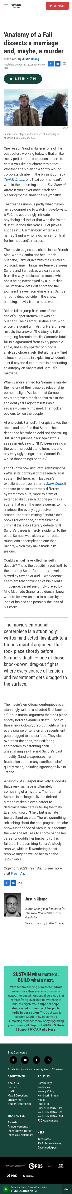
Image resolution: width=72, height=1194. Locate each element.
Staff (11, 1091)
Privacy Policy (46, 1091)
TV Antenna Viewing (50, 1143)
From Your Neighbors (20, 1134)
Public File (44, 1103)
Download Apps (47, 1147)
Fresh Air (17, 873)
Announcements (18, 1126)
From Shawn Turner (20, 1130)
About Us (13, 1083)
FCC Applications (48, 1120)
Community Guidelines (45, 1085)
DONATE (59, 6)
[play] (5, 1189)
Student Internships (19, 1103)
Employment (15, 1099)
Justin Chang (30, 59)
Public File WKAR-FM (50, 1112)
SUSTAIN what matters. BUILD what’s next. (36, 977)
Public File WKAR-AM (50, 1116)
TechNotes (44, 1139)
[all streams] (67, 1189)
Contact (12, 1087)
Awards (12, 1122)
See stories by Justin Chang (44, 923)
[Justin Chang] (12, 905)
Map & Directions (18, 1095)
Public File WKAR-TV (50, 1108)
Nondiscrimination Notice (49, 1097)
